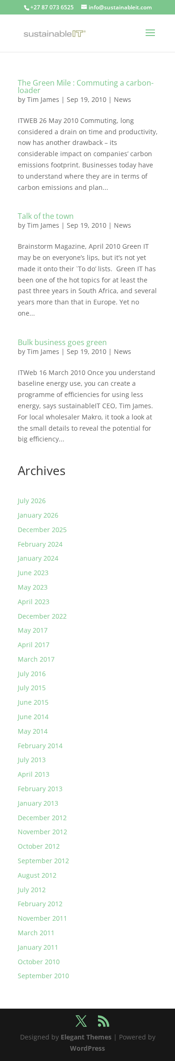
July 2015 (32, 687)
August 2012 (37, 875)
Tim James (43, 99)
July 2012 (32, 889)
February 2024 (40, 544)
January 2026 (38, 515)
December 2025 (42, 529)
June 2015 (33, 702)
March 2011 (36, 932)
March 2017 (36, 659)
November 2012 (42, 831)
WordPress (87, 1048)
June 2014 (33, 716)
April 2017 (33, 644)
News (122, 99)
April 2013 (33, 774)
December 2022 (42, 616)
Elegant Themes (86, 1036)
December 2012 (42, 817)
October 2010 (39, 961)
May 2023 (33, 587)
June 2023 (33, 572)
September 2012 (43, 860)
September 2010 (43, 975)
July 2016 (32, 673)
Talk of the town (46, 216)
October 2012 (39, 846)
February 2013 (40, 788)
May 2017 (33, 630)
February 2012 (40, 903)
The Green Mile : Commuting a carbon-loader (86, 86)
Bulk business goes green (62, 342)
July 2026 (32, 500)
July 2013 (32, 759)
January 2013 (38, 803)
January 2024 (38, 558)
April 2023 (33, 601)
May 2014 (33, 731)
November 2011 (42, 918)
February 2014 (40, 745)
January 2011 (38, 947)
